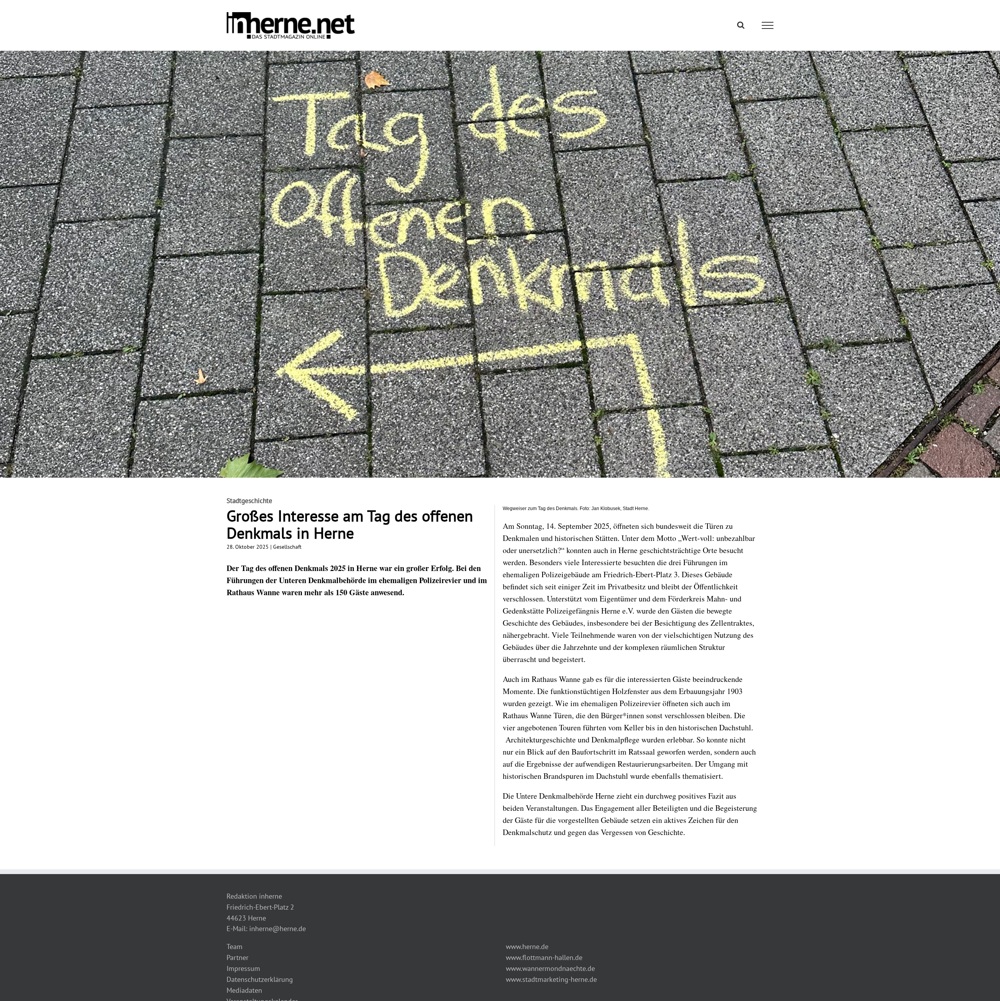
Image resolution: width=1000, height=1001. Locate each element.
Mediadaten (244, 990)
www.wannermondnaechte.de (550, 968)
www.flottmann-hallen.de (544, 957)
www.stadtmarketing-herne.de (551, 979)
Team (235, 946)
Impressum (243, 968)
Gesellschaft (287, 546)
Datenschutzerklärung (260, 979)
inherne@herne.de (277, 928)
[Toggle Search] (741, 25)
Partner (237, 957)
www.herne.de (527, 946)
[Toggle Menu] (767, 25)
